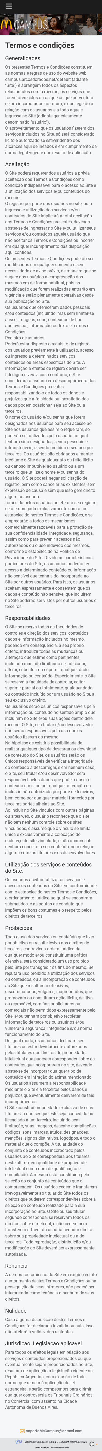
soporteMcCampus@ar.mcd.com (54, 1431)
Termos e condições (42, 1447)
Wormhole (19, 1442)
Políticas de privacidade (60, 1447)
